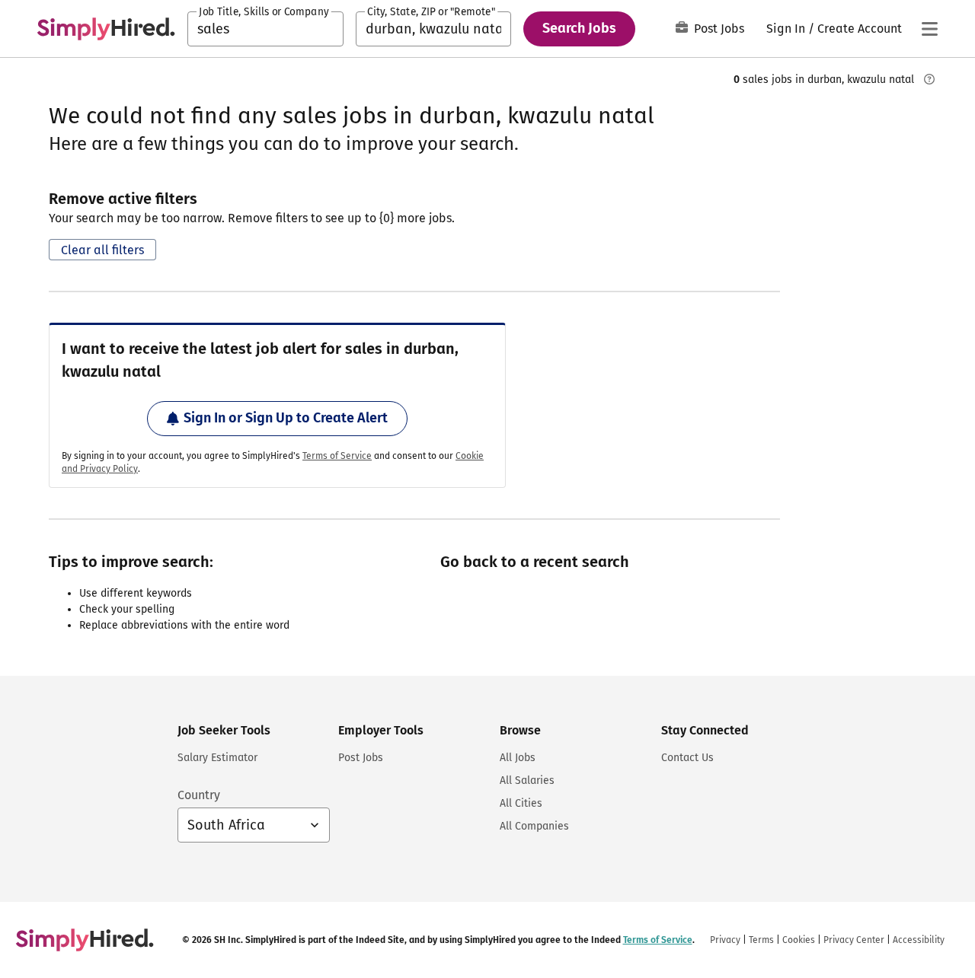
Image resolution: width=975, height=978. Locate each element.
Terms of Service (337, 456)
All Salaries (527, 780)
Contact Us (687, 757)
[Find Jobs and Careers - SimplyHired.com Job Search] (106, 29)
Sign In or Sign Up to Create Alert (286, 417)
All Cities (521, 803)
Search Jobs (579, 28)
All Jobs (517, 757)
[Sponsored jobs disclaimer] (929, 79)
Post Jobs (719, 28)
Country (198, 795)
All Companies (534, 826)
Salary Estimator (217, 757)
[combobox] (265, 28)
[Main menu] (929, 29)
